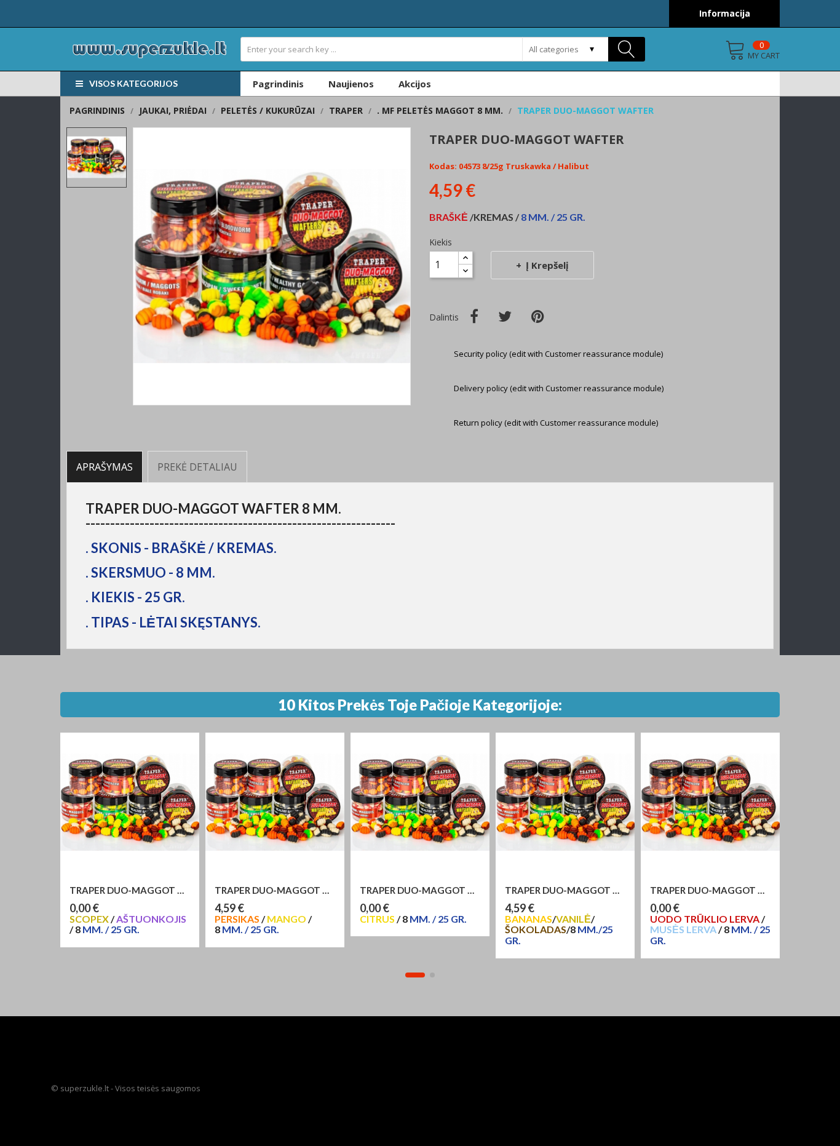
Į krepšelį (547, 265)
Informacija (724, 13)
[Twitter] (505, 316)
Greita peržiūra (135, 877)
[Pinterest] (537, 316)
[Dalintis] (474, 316)
